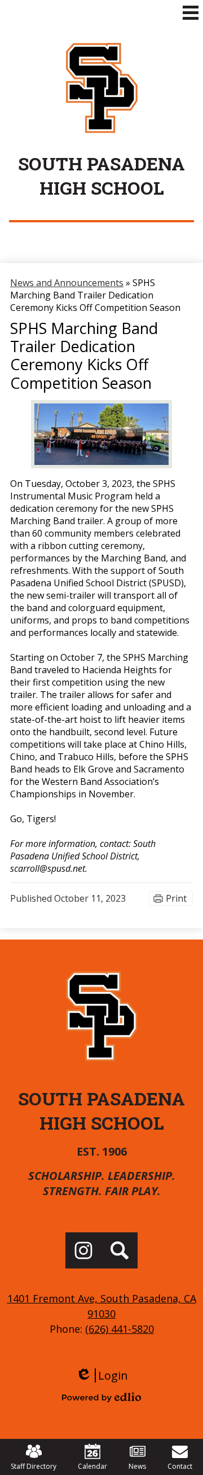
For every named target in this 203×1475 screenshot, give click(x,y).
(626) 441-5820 (119, 1329)
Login (102, 1375)
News (137, 1466)
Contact (179, 1466)
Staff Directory (33, 1466)
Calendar (92, 1466)
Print (176, 898)
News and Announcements (66, 282)
